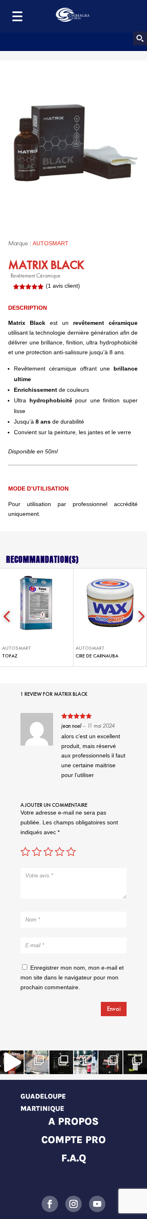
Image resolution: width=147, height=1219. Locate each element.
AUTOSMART (51, 243)
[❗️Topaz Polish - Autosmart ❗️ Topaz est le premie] (36, 1062)
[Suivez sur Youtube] (97, 1204)
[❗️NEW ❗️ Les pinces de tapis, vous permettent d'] (110, 1062)
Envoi (113, 1009)
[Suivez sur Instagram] (73, 1204)
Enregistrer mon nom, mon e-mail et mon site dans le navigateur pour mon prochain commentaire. (72, 977)
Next (139, 617)
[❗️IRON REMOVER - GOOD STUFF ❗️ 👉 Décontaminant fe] (12, 1062)
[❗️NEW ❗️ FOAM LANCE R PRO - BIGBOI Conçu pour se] (135, 1062)
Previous (8, 617)
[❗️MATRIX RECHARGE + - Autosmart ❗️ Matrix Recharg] (61, 1062)
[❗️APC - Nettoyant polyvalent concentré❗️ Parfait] (86, 1062)
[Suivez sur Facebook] (50, 1204)
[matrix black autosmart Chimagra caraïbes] (73, 142)
